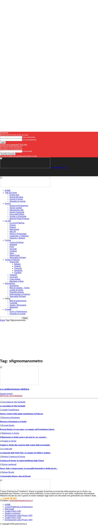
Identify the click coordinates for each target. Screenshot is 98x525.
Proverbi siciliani (17, 292)
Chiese (13, 225)
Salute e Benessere (18, 305)
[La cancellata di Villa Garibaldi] (12, 402)
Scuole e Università (18, 216)
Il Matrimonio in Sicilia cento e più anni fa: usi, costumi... (23, 437)
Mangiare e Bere (17, 281)
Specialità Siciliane (18, 257)
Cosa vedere (15, 279)
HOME (8, 190)
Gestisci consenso (12, 513)
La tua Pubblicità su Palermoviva (19, 507)
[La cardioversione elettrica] (19, 384)
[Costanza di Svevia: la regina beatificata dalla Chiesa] (12, 457)
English (17, 266)
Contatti (8, 309)
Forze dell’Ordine (17, 214)
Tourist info (14, 262)
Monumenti (14, 229)
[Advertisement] (28, 172)
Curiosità (13, 303)
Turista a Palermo (12, 260)
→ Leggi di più (8, 498)
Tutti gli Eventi (11, 193)
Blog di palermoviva (18, 301)
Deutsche (18, 270)
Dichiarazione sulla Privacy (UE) (18, 515)
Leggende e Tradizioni (19, 236)
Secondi (13, 249)
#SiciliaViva (10, 283)
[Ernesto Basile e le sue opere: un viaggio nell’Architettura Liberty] (7, 425)
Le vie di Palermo (17, 223)
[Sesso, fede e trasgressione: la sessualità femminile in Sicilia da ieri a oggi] (8, 464)
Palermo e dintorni (17, 238)
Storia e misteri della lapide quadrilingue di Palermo (21, 414)
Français (18, 268)
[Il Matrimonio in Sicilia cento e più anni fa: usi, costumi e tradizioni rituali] (9, 433)
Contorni (13, 251)
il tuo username (28, 137)
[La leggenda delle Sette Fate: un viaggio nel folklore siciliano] (6, 449)
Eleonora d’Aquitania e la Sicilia (13, 422)
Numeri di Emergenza (19, 206)
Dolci (12, 253)
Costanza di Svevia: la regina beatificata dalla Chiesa (22, 461)
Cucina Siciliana (17, 242)
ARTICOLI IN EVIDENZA (11, 396)
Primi (12, 247)
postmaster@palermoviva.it (21, 501)
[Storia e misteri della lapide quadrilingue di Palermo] (9, 410)
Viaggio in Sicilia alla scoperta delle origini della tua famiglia (25, 445)
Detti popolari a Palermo (20, 294)
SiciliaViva (14, 286)
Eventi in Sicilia (16, 199)
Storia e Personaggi (18, 234)
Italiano (17, 264)
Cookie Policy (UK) (13, 518)
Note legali (9, 509)
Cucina (8, 240)
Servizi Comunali (17, 212)
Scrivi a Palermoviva (18, 312)
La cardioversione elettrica (14, 389)
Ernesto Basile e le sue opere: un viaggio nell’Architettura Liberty (27, 429)
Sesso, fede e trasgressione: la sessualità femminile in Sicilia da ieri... (29, 468)
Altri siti (13, 232)
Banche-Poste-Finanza (19, 219)
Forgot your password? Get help (13, 145)
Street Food (14, 255)
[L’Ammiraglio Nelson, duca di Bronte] (7, 472)
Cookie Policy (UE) (13, 511)
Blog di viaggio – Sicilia (20, 288)
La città (8, 221)
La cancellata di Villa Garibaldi (12, 406)
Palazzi (13, 227)
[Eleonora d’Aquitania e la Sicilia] (10, 418)
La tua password (29, 140)
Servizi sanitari (16, 208)
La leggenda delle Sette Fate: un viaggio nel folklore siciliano (25, 453)
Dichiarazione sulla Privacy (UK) (18, 520)
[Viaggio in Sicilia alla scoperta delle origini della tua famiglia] (8, 441)
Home (2, 320)
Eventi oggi (14, 195)
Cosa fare (14, 277)
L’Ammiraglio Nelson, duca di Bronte (15, 476)
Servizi (8, 203)
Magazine (14, 307)
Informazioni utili (16, 210)
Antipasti (13, 245)
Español (17, 273)
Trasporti (13, 275)
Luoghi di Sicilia (16, 290)
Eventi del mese (16, 197)
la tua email (27, 151)
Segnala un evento (18, 201)
